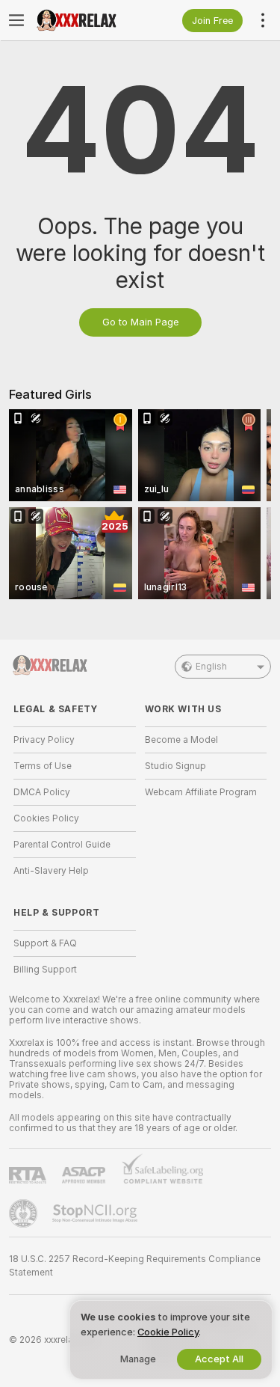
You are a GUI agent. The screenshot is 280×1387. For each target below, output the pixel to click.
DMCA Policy (41, 792)
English (211, 666)
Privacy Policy (44, 740)
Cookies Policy (46, 818)
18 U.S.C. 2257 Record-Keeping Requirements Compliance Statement (135, 1266)
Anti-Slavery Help (51, 871)
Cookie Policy (168, 1332)
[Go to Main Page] (86, 20)
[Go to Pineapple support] (24, 1213)
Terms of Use (42, 766)
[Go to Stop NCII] (96, 1213)
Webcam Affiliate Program (201, 792)
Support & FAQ (45, 943)
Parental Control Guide (62, 844)
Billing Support (45, 969)
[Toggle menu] (16, 20)
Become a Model (181, 740)
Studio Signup (175, 766)
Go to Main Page (140, 322)
